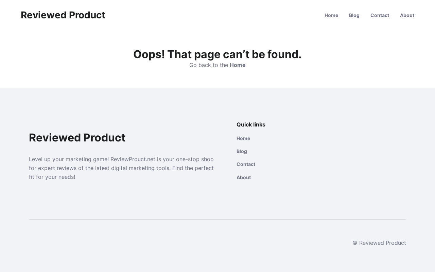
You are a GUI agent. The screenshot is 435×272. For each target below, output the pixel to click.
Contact (379, 15)
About (407, 15)
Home (331, 15)
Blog (354, 15)
